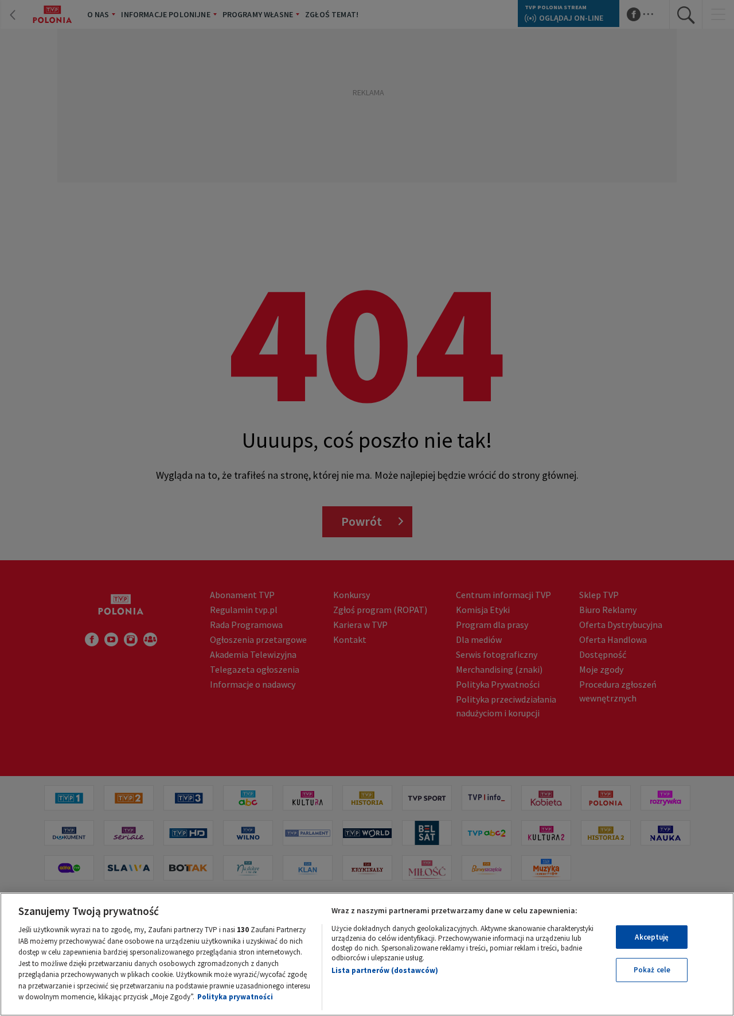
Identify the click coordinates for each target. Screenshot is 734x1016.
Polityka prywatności (235, 997)
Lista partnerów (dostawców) (384, 970)
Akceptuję (652, 937)
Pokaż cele (652, 970)
